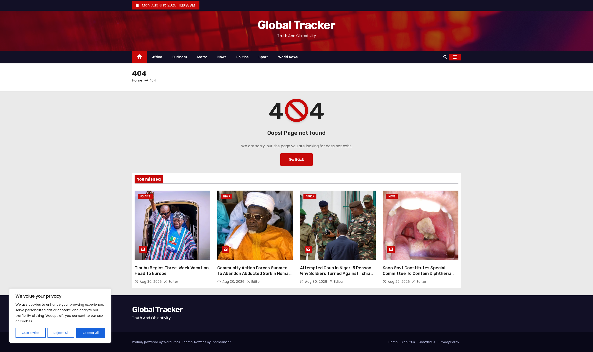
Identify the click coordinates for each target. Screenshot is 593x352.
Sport (263, 57)
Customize (30, 332)
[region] (60, 316)
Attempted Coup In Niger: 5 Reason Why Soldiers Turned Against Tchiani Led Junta (337, 273)
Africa (157, 57)
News (222, 57)
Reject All (61, 332)
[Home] (139, 57)
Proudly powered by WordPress (156, 342)
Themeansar (221, 342)
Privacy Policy (449, 342)
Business (180, 57)
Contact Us (427, 342)
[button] (445, 57)
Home (137, 80)
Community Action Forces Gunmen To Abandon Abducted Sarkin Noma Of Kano (253, 273)
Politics (243, 57)
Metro (202, 57)
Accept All (90, 332)
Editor (172, 281)
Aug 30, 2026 (151, 281)
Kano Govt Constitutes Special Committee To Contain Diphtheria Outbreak (417, 273)
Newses (200, 342)
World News (288, 57)
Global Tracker (296, 25)
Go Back (296, 159)
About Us (408, 342)
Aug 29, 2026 (399, 281)
